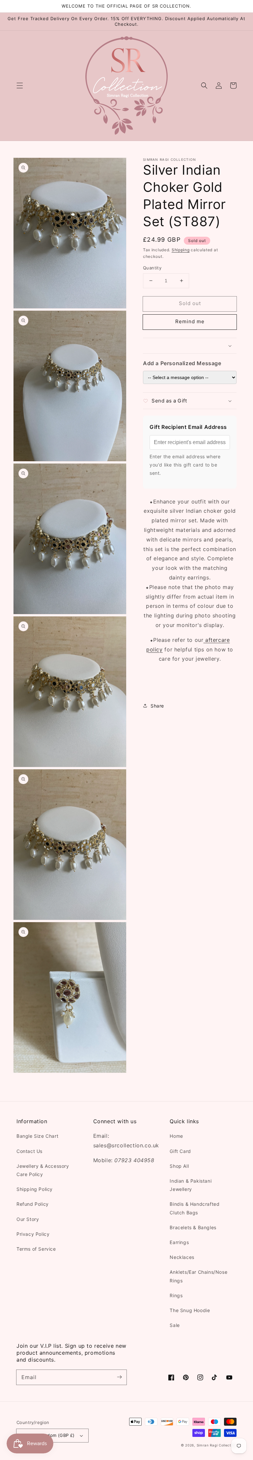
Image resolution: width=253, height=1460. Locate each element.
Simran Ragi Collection (217, 1445)
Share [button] (157, 706)
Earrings (179, 1242)
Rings (176, 1295)
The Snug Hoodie (190, 1310)
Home (176, 1136)
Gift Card (180, 1151)
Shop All (179, 1166)
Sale (175, 1325)
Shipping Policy (34, 1189)
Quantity (152, 267)
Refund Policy (32, 1204)
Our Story (27, 1219)
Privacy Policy (32, 1234)
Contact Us (29, 1151)
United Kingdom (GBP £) (48, 1435)
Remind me (190, 321)
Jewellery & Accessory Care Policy (42, 1170)
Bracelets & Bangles (193, 1227)
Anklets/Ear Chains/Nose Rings (198, 1276)
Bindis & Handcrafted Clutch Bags (194, 1208)
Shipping (181, 249)
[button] (20, 85)
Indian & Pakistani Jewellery (190, 1185)
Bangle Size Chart (37, 1136)
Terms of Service (36, 1249)
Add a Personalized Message (182, 363)
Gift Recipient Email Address (188, 427)
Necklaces (182, 1257)
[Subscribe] (119, 1377)
